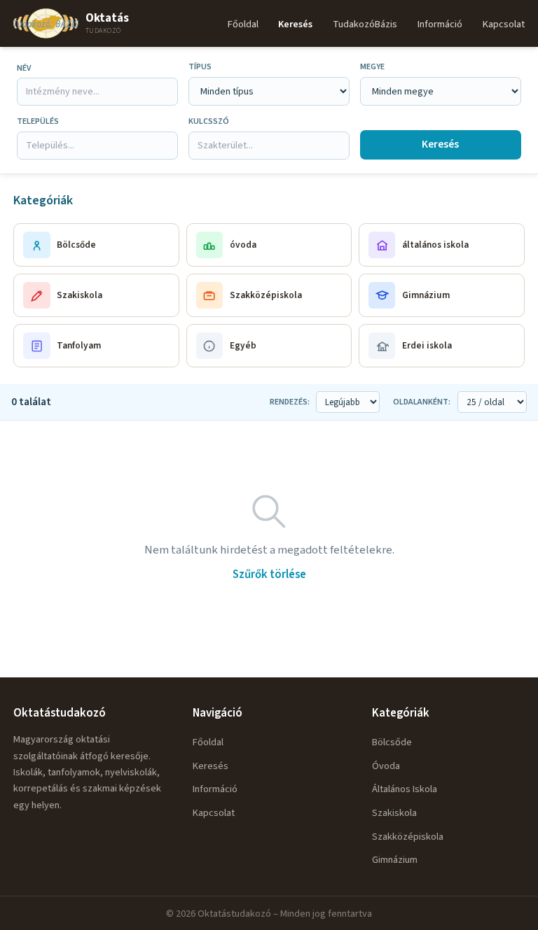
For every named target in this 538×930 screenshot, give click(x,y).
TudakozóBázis (365, 24)
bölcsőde (392, 742)
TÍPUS (200, 67)
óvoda (386, 766)
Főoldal (243, 24)
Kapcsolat (504, 24)
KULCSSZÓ (208, 121)
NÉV (24, 68)
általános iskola (404, 789)
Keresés (295, 24)
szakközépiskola (407, 836)
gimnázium (395, 859)
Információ (440, 24)
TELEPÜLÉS (38, 121)
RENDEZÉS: (290, 402)
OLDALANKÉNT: (421, 402)
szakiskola (394, 812)
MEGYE (372, 67)
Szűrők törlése (269, 574)
